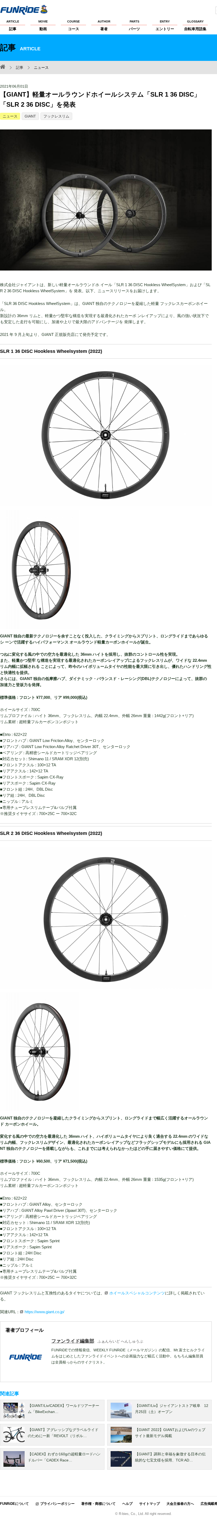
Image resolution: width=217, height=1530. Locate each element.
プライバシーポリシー (57, 1504)
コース (73, 25)
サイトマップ (149, 1504)
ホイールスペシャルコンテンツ (137, 1293)
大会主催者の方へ (180, 1504)
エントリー (165, 25)
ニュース (10, 116)
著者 (104, 25)
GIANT (30, 116)
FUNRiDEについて (14, 1504)
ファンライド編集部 (72, 1341)
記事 (12, 25)
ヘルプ (127, 1504)
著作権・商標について (98, 1504)
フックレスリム (56, 116)
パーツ (134, 25)
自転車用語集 (195, 25)
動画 (43, 25)
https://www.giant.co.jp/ (44, 1312)
